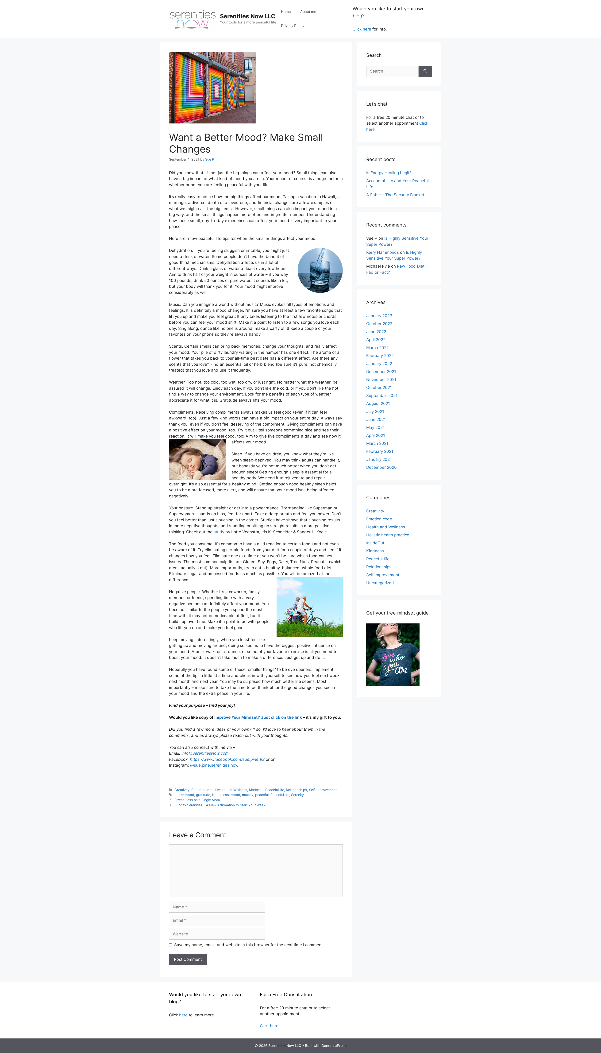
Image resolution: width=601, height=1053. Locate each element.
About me (308, 11)
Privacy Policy (292, 25)
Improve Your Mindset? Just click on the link (258, 717)
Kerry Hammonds (382, 252)
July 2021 (375, 411)
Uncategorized (380, 582)
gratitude (203, 795)
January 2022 (379, 363)
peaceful (262, 795)
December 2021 (381, 371)
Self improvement (323, 790)
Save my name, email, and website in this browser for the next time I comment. (249, 944)
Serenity (297, 795)
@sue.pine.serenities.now (214, 765)
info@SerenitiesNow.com (205, 753)
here (183, 1015)
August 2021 (378, 403)
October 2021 (379, 387)
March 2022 (377, 347)
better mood (184, 795)
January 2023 (379, 315)
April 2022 (375, 339)
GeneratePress (334, 1045)
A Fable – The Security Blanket (395, 194)
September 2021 (381, 395)
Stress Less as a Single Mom (197, 800)
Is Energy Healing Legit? (389, 172)
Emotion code (202, 790)
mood (235, 795)
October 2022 (379, 323)
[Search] (425, 71)
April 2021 (375, 435)
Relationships (296, 790)
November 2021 (381, 379)
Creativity (181, 790)
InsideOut (375, 543)
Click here (362, 29)
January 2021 (379, 459)
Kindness (256, 790)
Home (286, 11)
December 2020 (381, 467)
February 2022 (380, 355)
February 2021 (379, 451)
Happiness (220, 795)
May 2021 (375, 427)
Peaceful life (274, 790)
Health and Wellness (231, 790)
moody (247, 795)
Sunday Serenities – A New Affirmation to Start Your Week (219, 805)
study (219, 532)
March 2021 (377, 443)
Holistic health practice (387, 535)
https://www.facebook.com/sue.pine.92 (227, 759)
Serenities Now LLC (247, 16)
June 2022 (376, 331)
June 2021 (376, 419)
